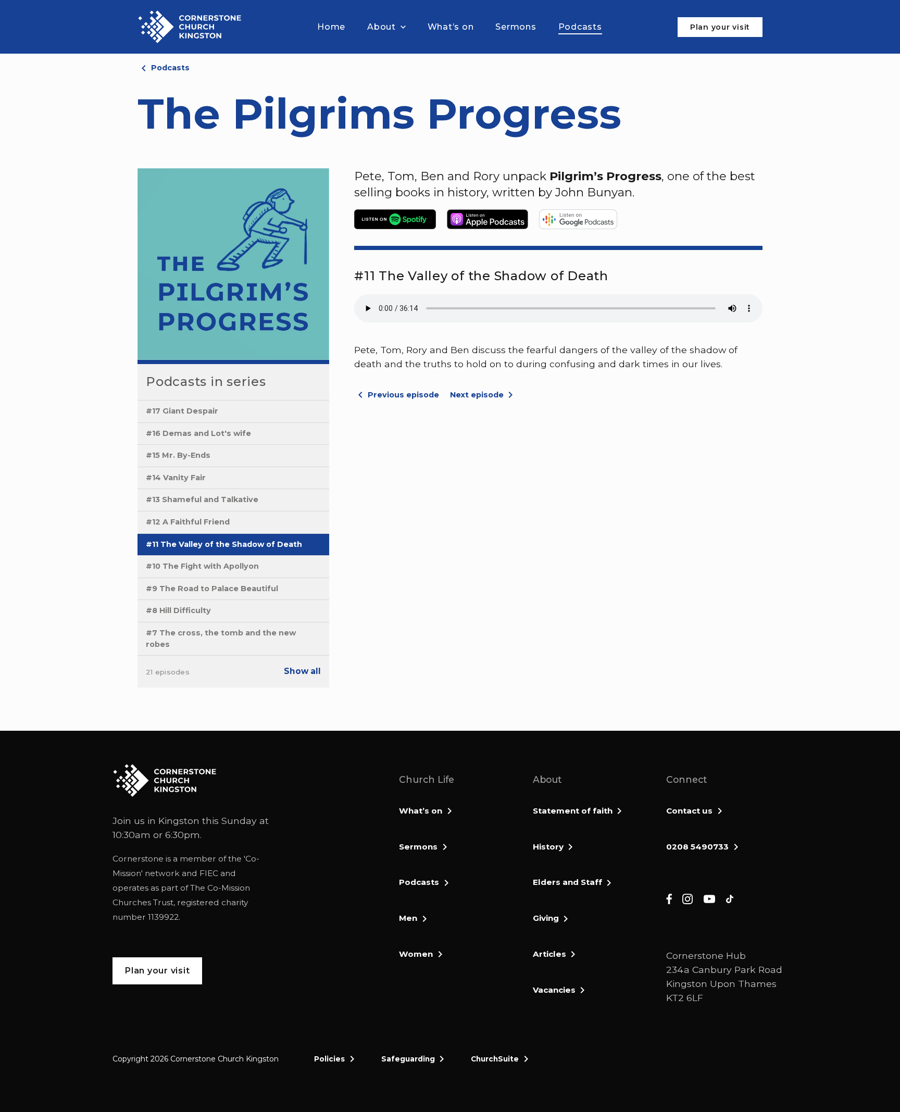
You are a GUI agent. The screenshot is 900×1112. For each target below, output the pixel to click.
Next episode (477, 394)
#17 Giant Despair (182, 411)
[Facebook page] (669, 898)
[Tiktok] (729, 898)
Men (408, 918)
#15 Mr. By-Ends (178, 455)
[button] (386, 27)
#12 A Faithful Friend (188, 522)
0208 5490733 (697, 847)
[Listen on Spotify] (399, 219)
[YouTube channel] (709, 898)
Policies (329, 1059)
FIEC (208, 873)
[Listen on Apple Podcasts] (492, 219)
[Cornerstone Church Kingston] (190, 26)
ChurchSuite (495, 1059)
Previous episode (403, 394)
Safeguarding (408, 1059)
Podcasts (170, 67)
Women (416, 954)
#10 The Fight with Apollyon (202, 566)
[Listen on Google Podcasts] (578, 219)
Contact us (689, 811)
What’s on (420, 811)
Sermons (418, 847)
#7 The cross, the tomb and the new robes (221, 638)
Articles (549, 954)
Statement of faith (572, 811)
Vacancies (554, 990)
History (548, 847)
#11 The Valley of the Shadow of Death (224, 544)
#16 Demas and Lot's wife (198, 433)
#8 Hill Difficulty (178, 610)
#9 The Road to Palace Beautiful (212, 588)
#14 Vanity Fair (176, 477)
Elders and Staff (567, 882)
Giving (546, 918)
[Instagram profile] (687, 898)
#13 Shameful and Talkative (202, 499)
